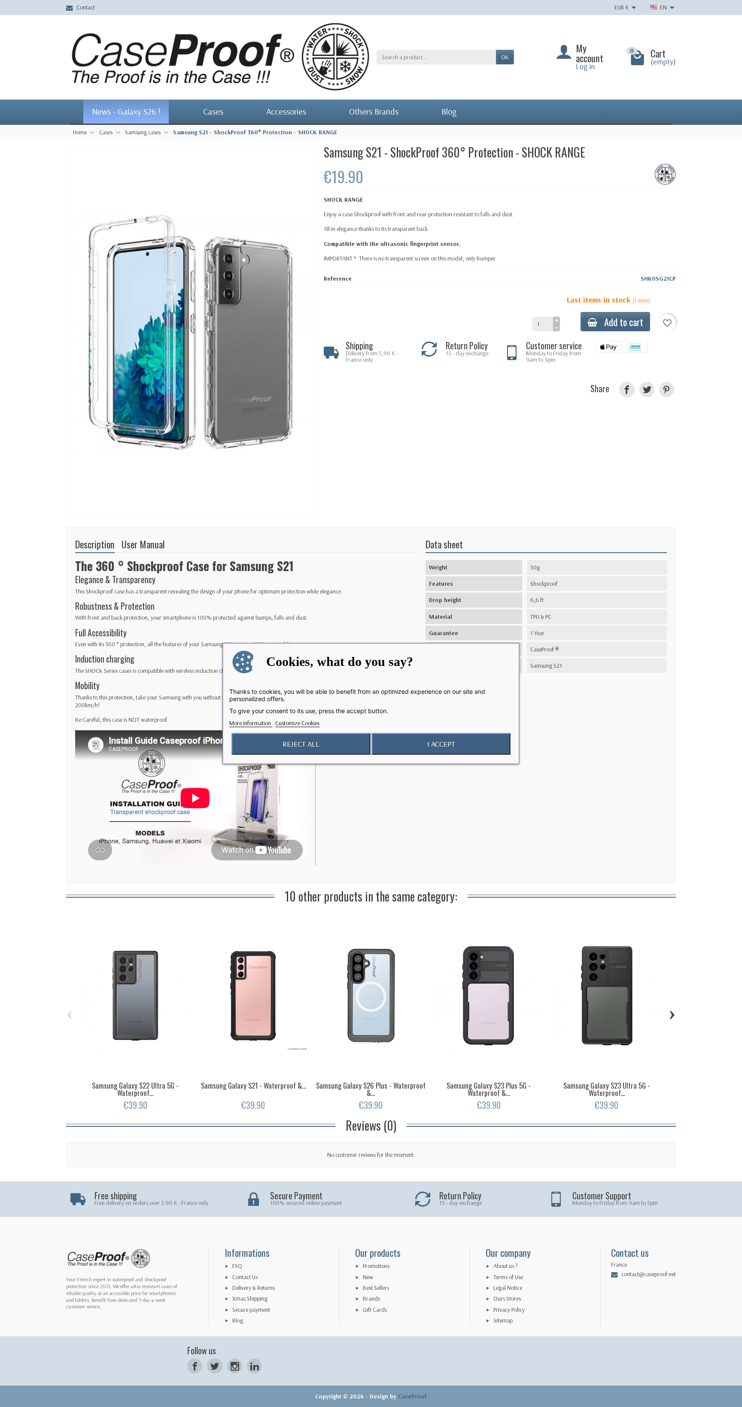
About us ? (505, 1266)
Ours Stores (507, 1298)
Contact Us (245, 1277)
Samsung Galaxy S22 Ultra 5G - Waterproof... (135, 1089)
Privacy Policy (509, 1309)
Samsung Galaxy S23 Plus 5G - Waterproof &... (489, 1089)
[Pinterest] (666, 389)
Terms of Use (508, 1277)
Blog (237, 1320)
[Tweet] (646, 389)
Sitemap (503, 1320)
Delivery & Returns (253, 1288)
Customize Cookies (297, 723)
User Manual (143, 544)
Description (95, 544)
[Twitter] (214, 1366)
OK (505, 57)
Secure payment (251, 1309)
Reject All (301, 744)
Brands (371, 1298)
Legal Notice (507, 1288)
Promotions (376, 1266)
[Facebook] (194, 1366)
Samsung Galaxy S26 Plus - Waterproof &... (371, 1089)
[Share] (626, 389)
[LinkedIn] (254, 1366)
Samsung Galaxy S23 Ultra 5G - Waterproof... (606, 1089)
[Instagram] (234, 1366)
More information (250, 723)
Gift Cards (375, 1309)
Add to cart (623, 322)
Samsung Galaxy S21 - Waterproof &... (253, 1085)
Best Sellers (376, 1288)
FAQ (237, 1266)
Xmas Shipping (250, 1298)
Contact (85, 7)
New (368, 1277)
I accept (441, 744)
